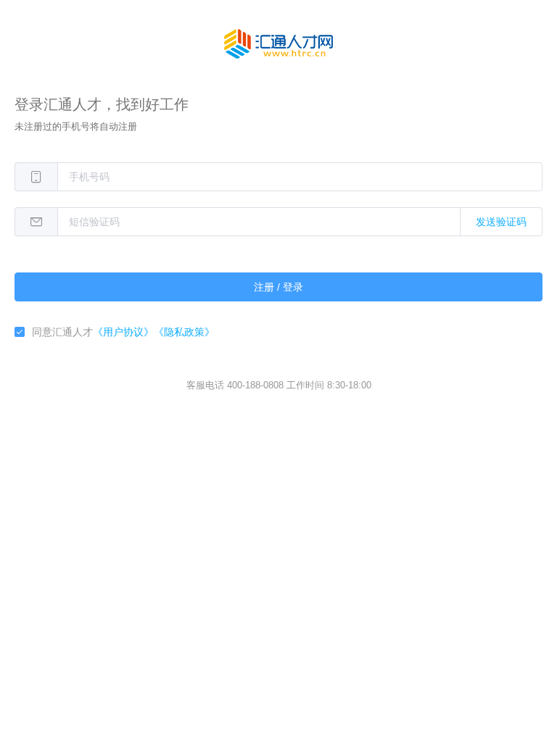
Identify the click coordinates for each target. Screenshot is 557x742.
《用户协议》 (123, 332)
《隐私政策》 (184, 332)
